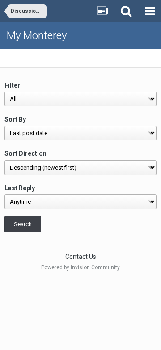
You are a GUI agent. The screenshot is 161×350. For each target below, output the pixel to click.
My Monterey (37, 35)
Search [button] (23, 224)
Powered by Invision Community (80, 267)
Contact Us (80, 256)
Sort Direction (25, 153)
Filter (12, 85)
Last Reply (19, 188)
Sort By (15, 119)
